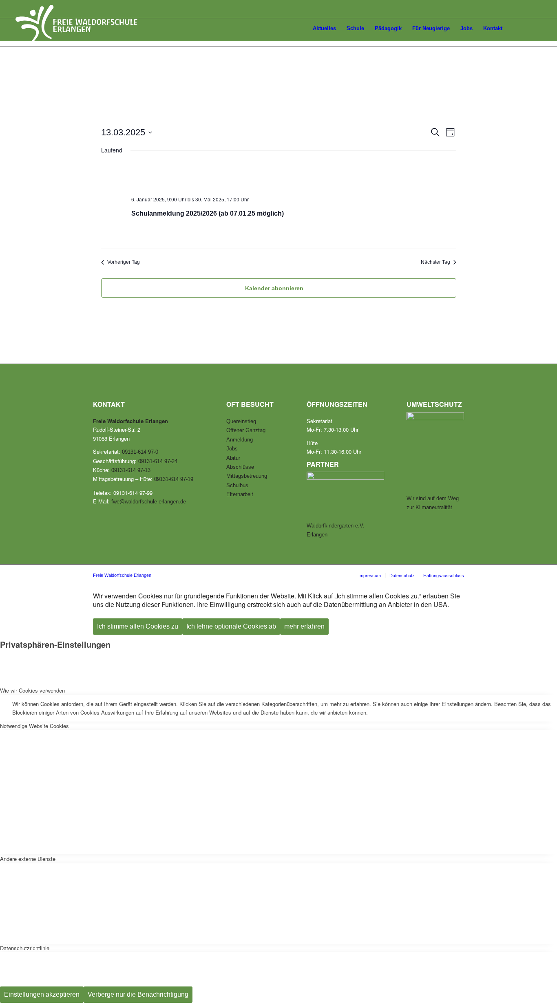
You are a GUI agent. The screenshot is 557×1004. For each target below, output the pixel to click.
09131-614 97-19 (173, 479)
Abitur (233, 458)
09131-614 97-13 (130, 470)
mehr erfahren (304, 626)
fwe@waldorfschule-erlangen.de (148, 502)
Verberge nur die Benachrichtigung (138, 994)
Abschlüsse (240, 467)
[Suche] (534, 28)
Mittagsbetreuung (246, 476)
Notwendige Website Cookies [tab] (34, 726)
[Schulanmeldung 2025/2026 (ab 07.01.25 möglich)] (289, 175)
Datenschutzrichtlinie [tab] (24, 948)
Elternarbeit (239, 494)
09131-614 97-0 (140, 452)
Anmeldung (239, 440)
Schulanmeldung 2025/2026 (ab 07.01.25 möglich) (207, 213)
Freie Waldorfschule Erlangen (122, 575)
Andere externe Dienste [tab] (27, 859)
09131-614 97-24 (157, 461)
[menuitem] (298, 29)
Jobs (232, 449)
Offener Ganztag (245, 430)
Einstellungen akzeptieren (42, 994)
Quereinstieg (241, 421)
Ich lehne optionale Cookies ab (231, 626)
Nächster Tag (435, 262)
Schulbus (237, 485)
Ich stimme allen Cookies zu (137, 626)
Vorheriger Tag (123, 262)
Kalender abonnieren (274, 288)
